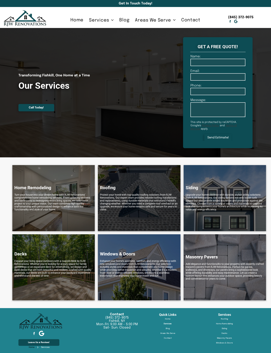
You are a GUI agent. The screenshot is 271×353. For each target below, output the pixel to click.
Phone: (195, 85)
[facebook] (230, 21)
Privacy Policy (210, 125)
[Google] (236, 21)
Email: (194, 71)
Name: (195, 56)
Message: (198, 100)
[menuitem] (77, 20)
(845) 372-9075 (117, 317)
